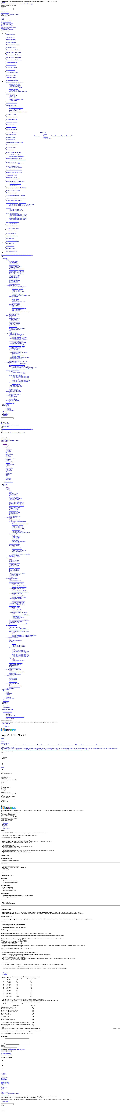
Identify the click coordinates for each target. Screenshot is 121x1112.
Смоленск (8, 469)
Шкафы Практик (16, 297)
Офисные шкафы (13, 399)
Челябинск (8, 478)
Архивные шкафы (13, 296)
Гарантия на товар (5, 1083)
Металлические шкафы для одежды (17, 286)
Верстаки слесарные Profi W (18, 373)
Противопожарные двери (15, 394)
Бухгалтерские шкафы (14, 304)
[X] (7, 730)
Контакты (5, 414)
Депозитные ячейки (13, 282)
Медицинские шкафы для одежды (17, 328)
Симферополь (9, 468)
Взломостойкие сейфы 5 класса (16, 273)
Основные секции (16, 353)
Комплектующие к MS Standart (19, 337)
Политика (3, 1078)
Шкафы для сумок (16, 292)
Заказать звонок (4, 441)
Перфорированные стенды (15, 382)
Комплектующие (16, 356)
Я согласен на (13, 1049)
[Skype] (13, 730)
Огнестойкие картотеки (17, 309)
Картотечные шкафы (14, 305)
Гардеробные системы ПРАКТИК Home (18, 363)
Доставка (8, 408)
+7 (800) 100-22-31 (10, 14)
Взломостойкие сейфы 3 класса (16, 271)
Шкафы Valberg (15, 300)
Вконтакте (7, 726)
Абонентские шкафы (14, 313)
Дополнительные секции (18, 354)
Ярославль (8, 479)
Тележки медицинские (14, 323)
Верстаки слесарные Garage (18, 372)
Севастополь (9, 466)
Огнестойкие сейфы (14, 267)
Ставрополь (9, 470)
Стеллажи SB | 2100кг (14, 349)
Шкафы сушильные (13, 389)
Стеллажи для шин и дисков (15, 358)
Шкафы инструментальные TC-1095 (20, 376)
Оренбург (8, 459)
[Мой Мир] (5, 730)
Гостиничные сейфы (14, 276)
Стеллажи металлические (12, 333)
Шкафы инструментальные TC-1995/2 (21, 380)
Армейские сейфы (13, 278)
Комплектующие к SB (17, 351)
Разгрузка (5, 972)
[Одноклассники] (3, 730)
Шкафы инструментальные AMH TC (20, 381)
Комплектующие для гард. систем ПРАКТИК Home (24, 367)
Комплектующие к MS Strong (19, 342)
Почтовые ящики (10, 403)
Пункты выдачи (4, 1077)
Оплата (8, 406)
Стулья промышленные (14, 390)
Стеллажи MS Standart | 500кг (16, 335)
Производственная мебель (12, 370)
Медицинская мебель (11, 315)
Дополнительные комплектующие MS (18, 361)
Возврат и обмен (10, 410)
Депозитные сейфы (13, 281)
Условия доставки (5, 1082)
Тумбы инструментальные (15, 386)
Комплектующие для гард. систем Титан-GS (22, 368)
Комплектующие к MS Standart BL (20, 339)
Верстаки (11, 371)
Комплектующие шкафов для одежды (21, 295)
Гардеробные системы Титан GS (17, 365)
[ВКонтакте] (1, 730)
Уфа (7, 475)
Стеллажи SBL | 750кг (14, 348)
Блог (2, 1086)
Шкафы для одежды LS (17, 287)
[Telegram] (15, 730)
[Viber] (9, 730)
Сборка (5, 974)
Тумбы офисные (16, 310)
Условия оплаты (4, 1080)
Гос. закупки (6, 413)
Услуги (5, 411)
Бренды (2, 1088)
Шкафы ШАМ (15, 299)
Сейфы (8, 260)
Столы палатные (13, 319)
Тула (7, 477)
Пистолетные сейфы (14, 265)
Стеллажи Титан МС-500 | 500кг (17, 346)
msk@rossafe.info (5, 11)
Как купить (6, 405)
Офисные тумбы (13, 398)
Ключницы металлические (12, 400)
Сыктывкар (9, 473)
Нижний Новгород (10, 458)
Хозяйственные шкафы (14, 314)
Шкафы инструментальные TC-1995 (20, 377)
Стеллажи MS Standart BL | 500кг (17, 338)
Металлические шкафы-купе (18, 301)
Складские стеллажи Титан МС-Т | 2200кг (19, 357)
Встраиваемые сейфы (14, 277)
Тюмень (8, 474)
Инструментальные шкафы (15, 375)
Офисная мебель (10, 395)
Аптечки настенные (14, 325)
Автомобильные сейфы (14, 280)
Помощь (3, 1084)
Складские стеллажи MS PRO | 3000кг (18, 352)
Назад (7, 445)
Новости (5, 415)
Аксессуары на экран (14, 387)
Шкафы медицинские (14, 316)
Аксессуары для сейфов (14, 284)
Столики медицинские (14, 318)
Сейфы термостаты (13, 330)
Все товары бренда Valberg (7, 1055)
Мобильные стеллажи (14, 360)
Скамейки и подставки (17, 294)
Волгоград (8, 451)
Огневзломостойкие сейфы (15, 266)
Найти (2, 1105)
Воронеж (8, 452)
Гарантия (8, 409)
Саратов (8, 465)
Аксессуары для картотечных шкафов (21, 311)
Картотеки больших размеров (19, 308)
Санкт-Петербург (10, 464)
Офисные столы (13, 396)
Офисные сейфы (13, 262)
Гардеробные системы (11, 362)
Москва (8, 447)
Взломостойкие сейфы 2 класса (16, 270)
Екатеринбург (9, 454)
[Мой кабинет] (1, 421)
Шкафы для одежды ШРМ (18, 291)
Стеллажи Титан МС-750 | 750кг (17, 347)
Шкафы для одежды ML (17, 289)
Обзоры (2, 1089)
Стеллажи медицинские (14, 329)
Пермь (7, 460)
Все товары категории (6, 1053)
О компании (6, 404)
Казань (7, 455)
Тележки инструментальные (15, 385)
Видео (2, 767)
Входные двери (12, 392)
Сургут (8, 471)
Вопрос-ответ (4, 1087)
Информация (4, 1079)
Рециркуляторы (12, 332)
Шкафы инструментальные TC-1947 (20, 379)
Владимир (8, 450)
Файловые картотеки (17, 306)
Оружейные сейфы (13, 263)
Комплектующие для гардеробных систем (19, 366)
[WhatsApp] (11, 730)
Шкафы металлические (12, 285)
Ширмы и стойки (13, 327)
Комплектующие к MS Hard (18, 344)
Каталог (5, 258)
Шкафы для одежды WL (17, 290)
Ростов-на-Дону (10, 461)
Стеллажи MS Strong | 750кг (16, 341)
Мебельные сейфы (13, 261)
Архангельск (9, 449)
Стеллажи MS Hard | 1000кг (16, 343)
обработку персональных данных (17, 1049)
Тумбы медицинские (14, 320)
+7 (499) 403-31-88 (5, 13)
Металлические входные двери (14, 391)
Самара (8, 463)
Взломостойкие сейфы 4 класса (16, 272)
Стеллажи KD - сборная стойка (16, 334)
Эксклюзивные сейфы (14, 275)
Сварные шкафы (16, 303)
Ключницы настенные (14, 401)
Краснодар (8, 456)
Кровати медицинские (14, 322)
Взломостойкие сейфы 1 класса (16, 268)
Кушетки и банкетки (14, 324)
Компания (3, 1073)
